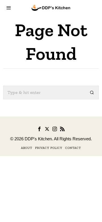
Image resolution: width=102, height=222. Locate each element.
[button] (92, 92)
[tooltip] (39, 129)
